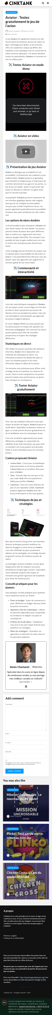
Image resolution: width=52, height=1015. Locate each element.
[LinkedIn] (26, 686)
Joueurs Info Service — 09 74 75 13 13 (34, 1006)
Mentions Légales (10, 936)
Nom (7, 733)
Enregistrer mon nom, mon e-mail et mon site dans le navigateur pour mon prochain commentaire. (23, 763)
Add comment (12, 34)
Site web (8, 751)
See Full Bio (24, 682)
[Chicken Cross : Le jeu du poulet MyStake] (26, 881)
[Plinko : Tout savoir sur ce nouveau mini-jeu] (26, 842)
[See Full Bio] (31, 682)
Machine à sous (11, 12)
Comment (8, 704)
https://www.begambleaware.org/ (32, 977)
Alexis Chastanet (14, 31)
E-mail (8, 742)
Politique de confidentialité (14, 938)
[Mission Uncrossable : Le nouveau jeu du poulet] (26, 803)
